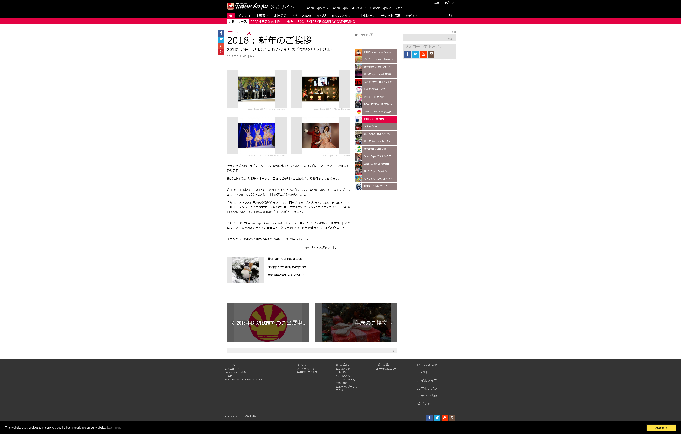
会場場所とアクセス (307, 372)
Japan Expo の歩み (265, 22)
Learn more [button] (114, 427)
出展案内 (343, 365)
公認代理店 (342, 383)
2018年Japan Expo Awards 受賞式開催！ (379, 52)
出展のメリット (344, 369)
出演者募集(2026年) (386, 369)
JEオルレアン (427, 388)
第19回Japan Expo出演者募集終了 (379, 74)
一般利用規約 (249, 416)
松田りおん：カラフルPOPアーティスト (379, 178)
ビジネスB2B (427, 365)
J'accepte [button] (661, 427)
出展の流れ (342, 372)
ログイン (448, 3)
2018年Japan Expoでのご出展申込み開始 (379, 111)
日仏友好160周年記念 (374, 89)
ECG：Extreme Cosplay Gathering (326, 22)
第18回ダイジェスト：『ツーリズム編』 (379, 141)
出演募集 (382, 365)
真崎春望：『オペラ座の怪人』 (379, 59)
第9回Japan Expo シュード (377, 67)
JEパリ (422, 373)
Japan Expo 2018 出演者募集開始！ (379, 156)
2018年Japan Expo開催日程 (377, 164)
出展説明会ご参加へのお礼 (377, 134)
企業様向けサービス (346, 386)
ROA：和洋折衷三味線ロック (378, 104)
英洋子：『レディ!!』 (374, 97)
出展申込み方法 (344, 376)
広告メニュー (343, 390)
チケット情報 (427, 396)
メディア (423, 404)
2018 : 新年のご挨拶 (374, 119)
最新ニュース (238, 22)
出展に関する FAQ (345, 379)
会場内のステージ (306, 369)
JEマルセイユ (427, 380)
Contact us (231, 416)
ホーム (230, 365)
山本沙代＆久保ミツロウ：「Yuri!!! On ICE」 (379, 186)
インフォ (303, 365)
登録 (436, 3)
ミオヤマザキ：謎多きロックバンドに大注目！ (379, 82)
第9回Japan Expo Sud (375, 149)
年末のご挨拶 (370, 126)
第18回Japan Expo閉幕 (375, 171)
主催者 (288, 22)
